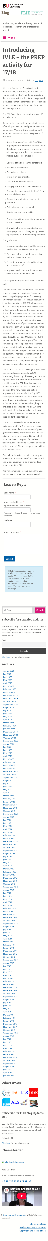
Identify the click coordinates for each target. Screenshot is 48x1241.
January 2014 (8, 1076)
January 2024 (9, 729)
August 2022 (8, 780)
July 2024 (7, 710)
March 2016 (8, 1015)
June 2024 (7, 714)
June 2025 (7, 677)
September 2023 (10, 741)
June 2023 (7, 750)
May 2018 (7, 936)
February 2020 (9, 872)
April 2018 (7, 939)
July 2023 (7, 747)
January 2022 (9, 802)
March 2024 (8, 723)
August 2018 (8, 927)
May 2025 (7, 680)
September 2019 (10, 887)
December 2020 (10, 841)
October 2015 (9, 1030)
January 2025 (9, 692)
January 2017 (8, 984)
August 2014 (8, 1067)
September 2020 (10, 850)
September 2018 (10, 923)
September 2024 (10, 704)
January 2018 (8, 948)
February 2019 (9, 908)
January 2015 (8, 1054)
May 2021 (7, 826)
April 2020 (8, 866)
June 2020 (7, 860)
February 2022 (9, 799)
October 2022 (9, 774)
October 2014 (9, 1060)
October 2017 (9, 957)
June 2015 (7, 1042)
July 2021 (7, 820)
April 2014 (7, 1073)
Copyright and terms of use (32, 1231)
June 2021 (7, 823)
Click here (6, 657)
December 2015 (10, 1024)
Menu (11, 37)
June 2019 (7, 896)
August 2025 (8, 671)
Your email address (17, 504)
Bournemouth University (13, 6)
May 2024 (7, 716)
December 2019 (10, 878)
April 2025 (7, 683)
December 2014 (10, 1057)
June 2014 (7, 1070)
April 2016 (7, 1012)
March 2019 (8, 905)
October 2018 (9, 920)
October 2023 (9, 738)
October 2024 (9, 701)
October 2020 (9, 847)
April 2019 (7, 902)
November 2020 (10, 844)
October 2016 (9, 993)
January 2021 (8, 838)
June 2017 (7, 969)
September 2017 (10, 960)
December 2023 (10, 732)
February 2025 (9, 689)
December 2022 (10, 768)
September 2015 (10, 1033)
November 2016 (10, 990)
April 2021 (7, 829)
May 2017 (7, 972)
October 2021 (9, 811)
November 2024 (10, 698)
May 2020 (7, 863)
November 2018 (10, 917)
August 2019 (8, 890)
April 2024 (7, 720)
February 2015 (9, 1051)
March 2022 (8, 796)
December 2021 (10, 805)
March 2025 (8, 686)
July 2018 (7, 930)
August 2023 (9, 744)
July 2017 (7, 966)
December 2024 (10, 695)
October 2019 (9, 884)
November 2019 (10, 881)
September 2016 (10, 997)
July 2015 (7, 1039)
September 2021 (10, 814)
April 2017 (7, 975)
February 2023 (9, 762)
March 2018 (8, 942)
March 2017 (8, 978)
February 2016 (9, 1018)
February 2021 (9, 835)
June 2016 (7, 1006)
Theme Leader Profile (17, 1181)
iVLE (36, 80)
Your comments (12, 532)
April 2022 (7, 793)
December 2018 (10, 914)
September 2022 (10, 777)
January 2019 (8, 911)
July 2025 (7, 674)
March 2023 (8, 759)
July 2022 (7, 784)
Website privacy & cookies (33, 1227)
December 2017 (10, 951)
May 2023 (7, 753)
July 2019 (7, 893)
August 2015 (8, 1036)
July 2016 (7, 1003)
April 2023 (7, 756)
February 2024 (9, 726)
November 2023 (10, 735)
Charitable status (38, 1224)
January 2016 (8, 1021)
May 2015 (7, 1045)
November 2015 (10, 1027)
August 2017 (8, 963)
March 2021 (8, 832)
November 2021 (10, 808)
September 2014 (10, 1063)
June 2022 (7, 786)
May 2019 (7, 899)
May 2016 (7, 1009)
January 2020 (9, 875)
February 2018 (9, 945)
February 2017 (9, 981)
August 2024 (8, 707)
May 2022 (7, 790)
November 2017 (10, 954)
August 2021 (8, 817)
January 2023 (9, 765)
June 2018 (7, 933)
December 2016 (10, 987)
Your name (9, 493)
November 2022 (10, 771)
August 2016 (8, 999)
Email (4, 640)
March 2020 (8, 869)
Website (8, 520)
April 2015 (7, 1048)
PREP (41, 80)
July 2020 (7, 857)
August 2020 (9, 853)
